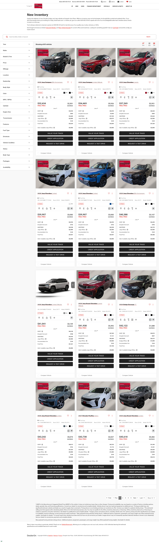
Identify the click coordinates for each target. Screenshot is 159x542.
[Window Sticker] (71, 97)
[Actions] (71, 82)
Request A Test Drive (55, 143)
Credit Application (55, 138)
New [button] (76, 6)
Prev (116, 498)
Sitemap (56, 535)
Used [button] (82, 6)
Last (142, 498)
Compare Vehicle (46, 153)
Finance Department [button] (94, 6)
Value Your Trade (55, 133)
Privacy (60, 535)
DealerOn (50, 535)
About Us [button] (129, 6)
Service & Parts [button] (117, 6)
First (109, 498)
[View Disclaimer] (54, 97)
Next (135, 498)
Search (148, 36)
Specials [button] (107, 6)
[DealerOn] (31, 535)
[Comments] (109, 97)
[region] (55, 120)
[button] (73, 62)
